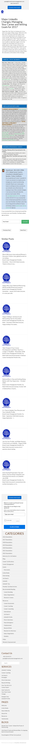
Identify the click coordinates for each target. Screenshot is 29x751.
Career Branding (8, 592)
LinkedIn (5, 581)
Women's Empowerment (9, 642)
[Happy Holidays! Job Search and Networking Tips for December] (6, 309)
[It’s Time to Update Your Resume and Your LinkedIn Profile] (6, 402)
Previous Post (6, 230)
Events (4, 567)
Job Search (5, 578)
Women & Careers (8, 597)
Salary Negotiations (9, 594)
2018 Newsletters (7, 542)
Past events (7, 569)
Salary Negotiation (9, 633)
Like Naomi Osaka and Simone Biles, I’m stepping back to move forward (14, 731)
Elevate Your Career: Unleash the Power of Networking (13, 726)
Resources (5, 600)
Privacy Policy (17, 742)
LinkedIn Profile (8, 617)
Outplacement (7, 625)
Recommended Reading (9, 589)
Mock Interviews (8, 619)
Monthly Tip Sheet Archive (10, 586)
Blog (4, 559)
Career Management (8, 564)
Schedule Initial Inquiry (14, 7)
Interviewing (6, 575)
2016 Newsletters (7, 537)
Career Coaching (8, 606)
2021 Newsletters (7, 550)
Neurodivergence (8, 622)
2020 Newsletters (7, 548)
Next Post (23, 230)
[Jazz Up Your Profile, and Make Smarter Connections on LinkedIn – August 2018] (6, 434)
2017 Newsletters (7, 539)
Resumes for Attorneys (10, 630)
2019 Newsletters (7, 545)
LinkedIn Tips (6, 584)
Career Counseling (9, 609)
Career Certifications (8, 561)
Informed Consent (23, 742)
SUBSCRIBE (14, 527)
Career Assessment (9, 603)
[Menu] (26, 12)
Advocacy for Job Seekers (10, 556)
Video (4, 639)
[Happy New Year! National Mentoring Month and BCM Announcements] (6, 278)
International (7, 611)
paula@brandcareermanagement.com (14, 1)
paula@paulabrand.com (13, 196)
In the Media (6, 573)
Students (6, 636)
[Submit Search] (3, 663)
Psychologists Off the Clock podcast (11, 735)
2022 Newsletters (7, 553)
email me (18, 205)
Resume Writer (8, 628)
